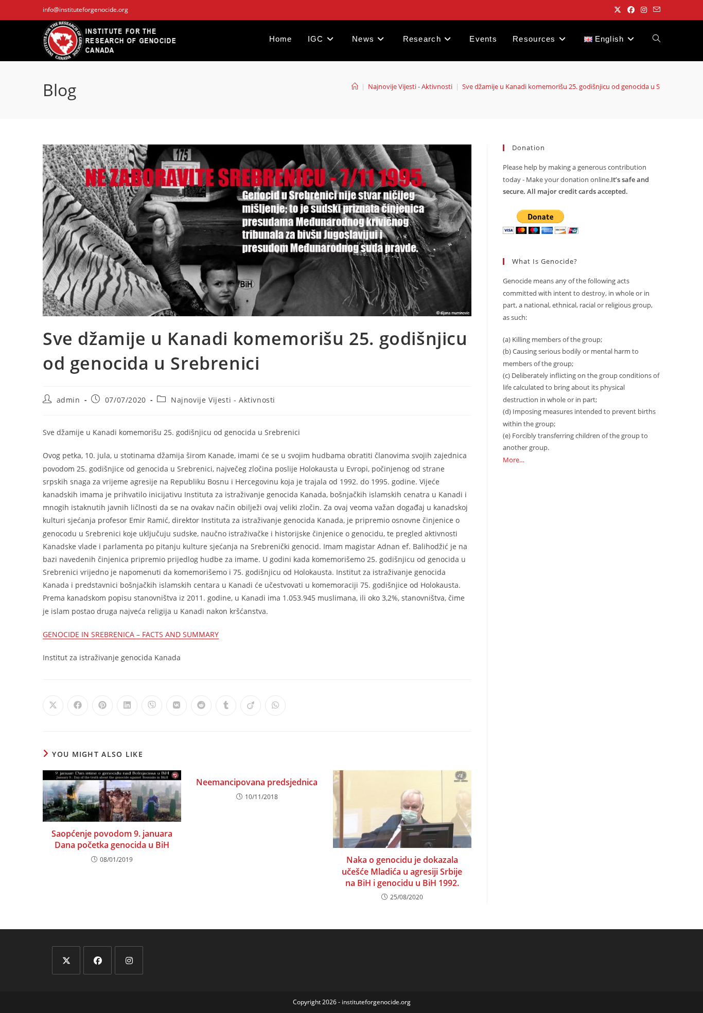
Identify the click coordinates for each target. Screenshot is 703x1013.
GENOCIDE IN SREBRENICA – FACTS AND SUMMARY (131, 634)
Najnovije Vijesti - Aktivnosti (223, 400)
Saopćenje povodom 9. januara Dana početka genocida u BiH (111, 839)
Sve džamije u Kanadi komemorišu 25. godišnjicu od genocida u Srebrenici (574, 86)
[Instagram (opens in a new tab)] (644, 10)
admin (68, 400)
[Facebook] (97, 960)
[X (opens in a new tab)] (617, 10)
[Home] (354, 86)
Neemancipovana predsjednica (257, 782)
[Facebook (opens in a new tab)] (631, 10)
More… (513, 459)
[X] (66, 960)
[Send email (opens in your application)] (655, 10)
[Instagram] (129, 960)
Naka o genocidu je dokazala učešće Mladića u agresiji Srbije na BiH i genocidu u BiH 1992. (402, 871)
